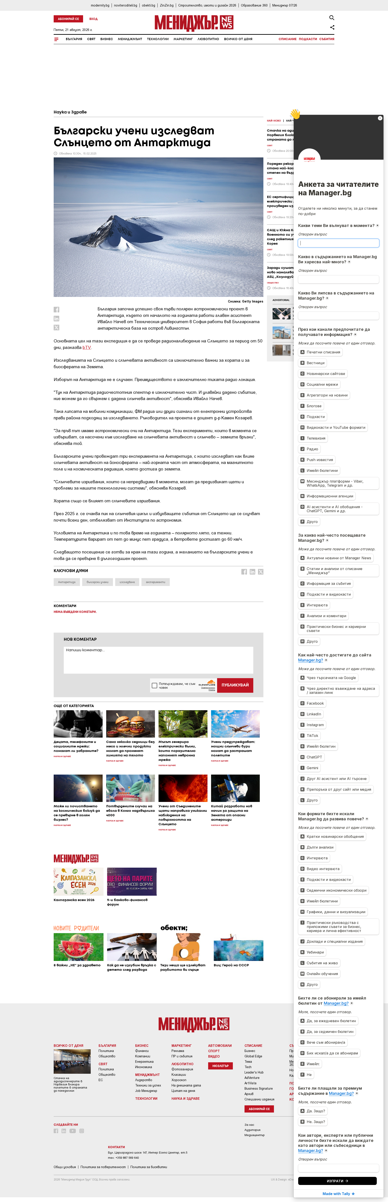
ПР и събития (182, 1056)
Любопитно (208, 39)
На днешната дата (186, 1085)
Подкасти (308, 39)
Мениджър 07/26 (284, 5)
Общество (107, 1056)
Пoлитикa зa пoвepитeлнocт (103, 1167)
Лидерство (143, 1080)
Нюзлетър (220, 1066)
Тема (248, 1061)
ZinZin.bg (167, 5)
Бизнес (106, 39)
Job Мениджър (146, 1090)
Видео (214, 1056)
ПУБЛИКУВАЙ (235, 685)
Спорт (214, 1050)
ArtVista (250, 1083)
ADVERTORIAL (281, 300)
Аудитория (252, 1129)
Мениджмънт (130, 39)
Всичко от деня (238, 39)
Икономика (143, 1067)
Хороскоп (179, 1080)
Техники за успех (148, 1085)
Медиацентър (255, 1135)
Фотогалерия (182, 1069)
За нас (249, 1124)
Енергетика (144, 1061)
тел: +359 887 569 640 (123, 1157)
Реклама (178, 1050)
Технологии (158, 39)
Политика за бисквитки (148, 1167)
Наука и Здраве (70, 112)
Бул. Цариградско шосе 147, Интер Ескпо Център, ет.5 (147, 1152)
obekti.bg (148, 5)
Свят (91, 39)
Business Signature (259, 1088)
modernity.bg (100, 5)
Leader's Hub (254, 1072)
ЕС (101, 1080)
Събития (326, 39)
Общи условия (65, 1167)
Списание (288, 39)
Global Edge (253, 1056)
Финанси (142, 1050)
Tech (248, 1067)
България (74, 39)
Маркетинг (183, 39)
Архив (249, 1093)
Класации (179, 1074)
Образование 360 (254, 5)
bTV (87, 347)
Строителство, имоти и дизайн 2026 (207, 5)
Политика (106, 1050)
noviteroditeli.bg (125, 5)
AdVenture (252, 1077)
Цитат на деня (183, 1090)
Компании (142, 1056)
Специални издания (259, 1099)
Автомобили (220, 1045)
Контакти (116, 1147)
